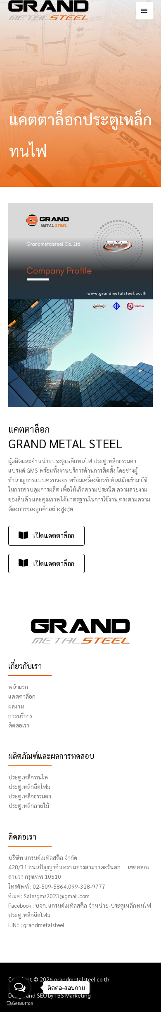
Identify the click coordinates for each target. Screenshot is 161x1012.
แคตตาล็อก (22, 696)
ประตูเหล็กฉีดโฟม (29, 786)
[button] (46, 535)
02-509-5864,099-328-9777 (69, 886)
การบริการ (20, 715)
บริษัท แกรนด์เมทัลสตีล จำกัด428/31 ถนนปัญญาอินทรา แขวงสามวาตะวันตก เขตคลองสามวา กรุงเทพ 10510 (78, 867)
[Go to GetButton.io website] (20, 1003)
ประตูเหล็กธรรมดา (29, 796)
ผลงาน (16, 706)
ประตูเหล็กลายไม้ (28, 805)
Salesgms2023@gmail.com (57, 895)
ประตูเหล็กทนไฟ (28, 777)
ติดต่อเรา (18, 725)
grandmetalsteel (43, 924)
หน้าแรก (18, 686)
